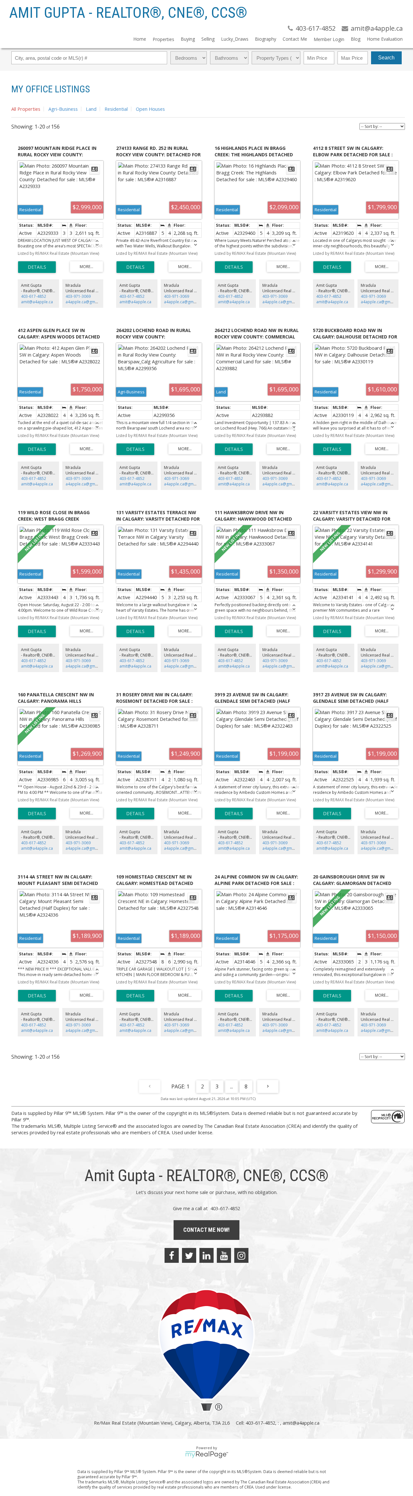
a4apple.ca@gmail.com (86, 302)
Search (386, 57)
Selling (208, 39)
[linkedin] (206, 1255)
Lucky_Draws (234, 39)
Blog (355, 39)
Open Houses (150, 109)
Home (139, 39)
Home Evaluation (385, 39)
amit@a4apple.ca (37, 302)
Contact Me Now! (206, 1229)
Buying (188, 39)
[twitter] (189, 1255)
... (231, 1086)
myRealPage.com (206, 1454)
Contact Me (295, 39)
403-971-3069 (78, 296)
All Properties (25, 109)
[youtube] (224, 1255)
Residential (116, 109)
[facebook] (172, 1255)
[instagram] (241, 1255)
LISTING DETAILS (37, 267)
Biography (265, 39)
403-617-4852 (33, 296)
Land (91, 109)
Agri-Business (63, 109)
